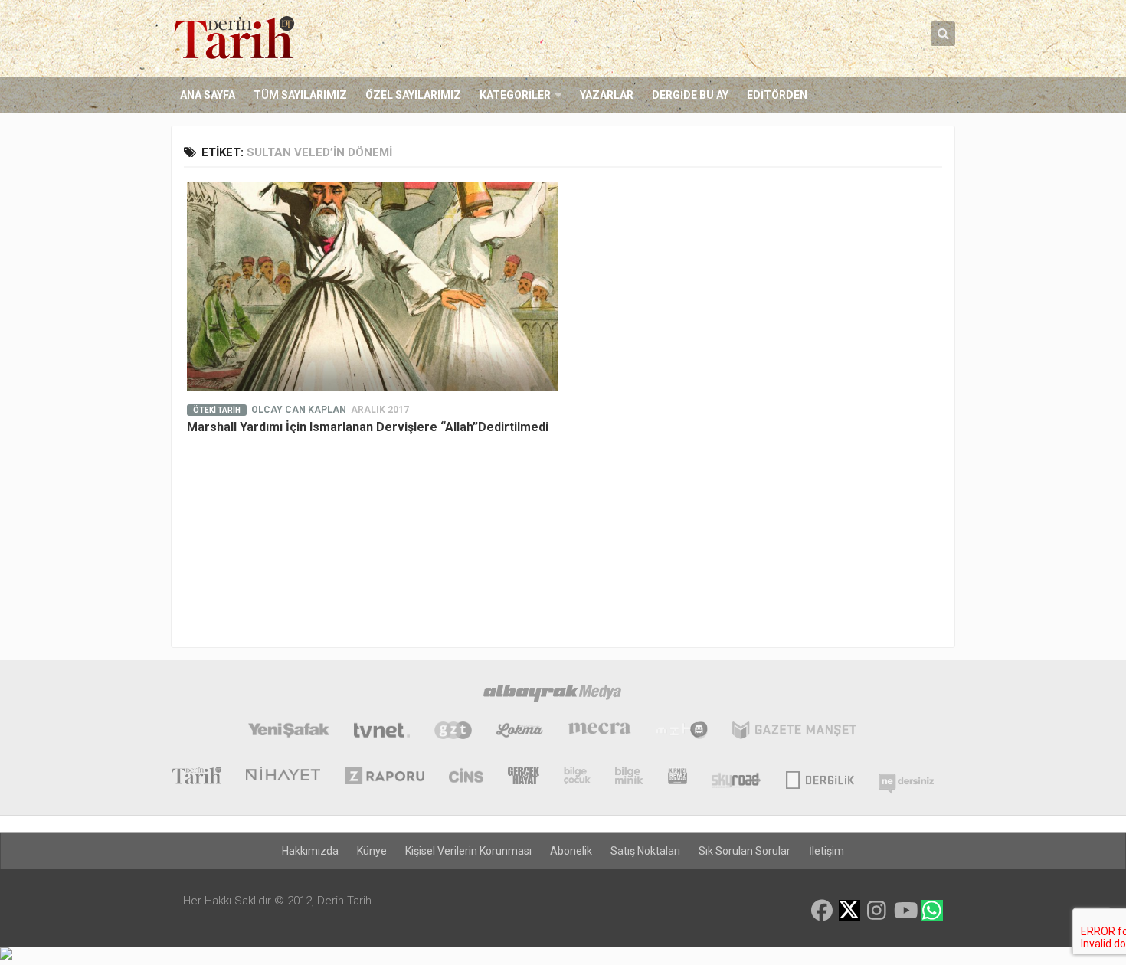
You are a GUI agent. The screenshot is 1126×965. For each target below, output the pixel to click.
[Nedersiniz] (906, 777)
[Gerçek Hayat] (523, 777)
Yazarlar (606, 95)
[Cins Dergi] (466, 777)
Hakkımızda (310, 851)
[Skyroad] (736, 777)
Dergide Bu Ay (690, 95)
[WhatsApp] (932, 910)
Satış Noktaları (645, 851)
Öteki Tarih (217, 410)
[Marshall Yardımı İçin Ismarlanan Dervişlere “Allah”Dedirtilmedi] (372, 286)
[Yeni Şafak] (288, 732)
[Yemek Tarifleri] (519, 732)
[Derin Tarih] (196, 777)
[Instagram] (877, 910)
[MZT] (681, 732)
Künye (372, 851)
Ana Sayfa (207, 95)
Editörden (777, 95)
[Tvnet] (382, 732)
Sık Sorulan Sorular (744, 851)
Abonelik (571, 851)
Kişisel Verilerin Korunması (468, 851)
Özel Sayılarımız (413, 95)
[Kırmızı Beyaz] (677, 777)
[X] (849, 912)
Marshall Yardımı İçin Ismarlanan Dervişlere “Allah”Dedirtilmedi (367, 427)
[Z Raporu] (384, 777)
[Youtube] (904, 910)
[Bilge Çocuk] (577, 777)
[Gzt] (453, 732)
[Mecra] (600, 732)
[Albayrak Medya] (552, 695)
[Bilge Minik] (629, 777)
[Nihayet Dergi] (283, 777)
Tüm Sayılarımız (300, 95)
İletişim (826, 851)
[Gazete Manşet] (794, 732)
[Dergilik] (820, 777)
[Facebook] (822, 910)
